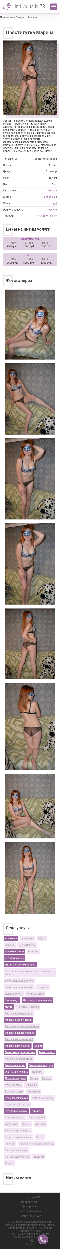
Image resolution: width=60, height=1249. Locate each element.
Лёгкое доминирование (37, 1000)
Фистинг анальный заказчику (36, 1143)
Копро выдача (35, 993)
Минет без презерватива (20, 1052)
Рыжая (52, 190)
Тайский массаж (14, 1117)
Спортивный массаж (17, 1104)
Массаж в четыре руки (18, 1013)
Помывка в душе (15, 1078)
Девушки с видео (30, 1211)
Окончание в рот (15, 1065)
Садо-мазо (33, 1091)
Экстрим (38, 1156)
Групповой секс (14, 958)
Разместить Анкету (30, 1215)
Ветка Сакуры (27, 945)
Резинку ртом (13, 1084)
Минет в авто (47, 1052)
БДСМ (42, 938)
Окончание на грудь (41, 1065)
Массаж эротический (17, 1045)
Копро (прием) (13, 993)
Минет (38, 1045)
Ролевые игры (14, 1091)
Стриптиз (37, 1111)
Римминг (31, 1084)
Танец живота (36, 1117)
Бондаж (10, 945)
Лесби (8, 1006)
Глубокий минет (14, 951)
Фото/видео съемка (17, 1156)
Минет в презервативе (18, 1058)
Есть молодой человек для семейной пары (27, 973)
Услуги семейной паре (18, 1137)
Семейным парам (42, 1098)
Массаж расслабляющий (19, 1032)
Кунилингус (12, 1000)
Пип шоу (37, 1071)
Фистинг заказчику (16, 1150)
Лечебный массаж (28, 1006)
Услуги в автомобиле (17, 1130)
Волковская (50, 196)
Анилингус (27, 938)
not (55, 203)
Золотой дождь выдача (19, 987)
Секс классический (16, 1098)
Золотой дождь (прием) (19, 980)
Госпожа (33, 951)
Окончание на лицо (16, 1071)
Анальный (11, 938)
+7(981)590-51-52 (46, 216)
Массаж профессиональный (22, 1026)
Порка (34, 1078)
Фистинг (10, 1143)
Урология (40, 1124)
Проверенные (30, 1206)
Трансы (26, 1124)
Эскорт (9, 1163)
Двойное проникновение (20, 964)
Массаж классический (18, 1019)
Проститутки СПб (30, 1197)
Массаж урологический (19, 1039)
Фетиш (40, 1137)
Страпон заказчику (16, 1111)
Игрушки (42, 987)
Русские (52, 209)
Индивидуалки (30, 1201)
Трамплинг (11, 1124)
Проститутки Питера (12, 17)
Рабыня (46, 1078)
